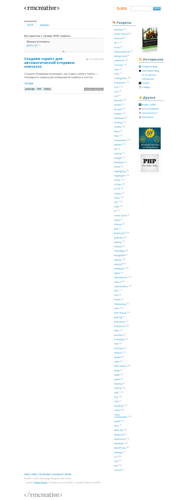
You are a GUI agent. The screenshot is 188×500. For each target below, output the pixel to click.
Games (119, 144)
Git (117, 149)
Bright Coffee (149, 104)
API (117, 42)
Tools (119, 410)
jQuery (119, 241)
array (118, 47)
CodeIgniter (122, 78)
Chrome (120, 64)
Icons (119, 197)
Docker (119, 104)
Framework (122, 140)
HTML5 (119, 184)
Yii (117, 456)
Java (117, 228)
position (120, 334)
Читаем (28, 83)
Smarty (119, 388)
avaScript (32, 45)
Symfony (120, 405)
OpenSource (122, 277)
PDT (118, 290)
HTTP (118, 188)
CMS (118, 73)
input (118, 219)
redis (118, 361)
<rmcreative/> (30, 492)
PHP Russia (122, 312)
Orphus (47, 88)
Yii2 (118, 461)
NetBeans (121, 268)
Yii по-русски (149, 75)
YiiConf (119, 469)
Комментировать (94, 89)
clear (118, 69)
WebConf (120, 434)
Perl (117, 295)
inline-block (121, 215)
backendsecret (123, 51)
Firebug (120, 122)
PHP (39, 88)
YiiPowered (148, 79)
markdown (121, 250)
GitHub (119, 153)
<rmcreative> (37, 7)
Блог (30, 25)
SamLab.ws (147, 117)
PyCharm (120, 348)
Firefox (119, 126)
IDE (118, 202)
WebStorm (121, 438)
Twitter (146, 83)
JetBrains (120, 237)
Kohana (119, 246)
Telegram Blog (149, 66)
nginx (118, 272)
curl (117, 95)
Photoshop (121, 303)
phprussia (121, 321)
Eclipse (119, 113)
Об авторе (44, 473)
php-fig (119, 317)
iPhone (119, 224)
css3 (117, 91)
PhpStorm (121, 326)
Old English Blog (150, 71)
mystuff (120, 264)
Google (119, 157)
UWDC (119, 421)
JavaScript (30, 88)
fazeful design (40, 482)
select (118, 379)
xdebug (119, 452)
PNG (118, 330)
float (118, 135)
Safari (118, 374)
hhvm (118, 166)
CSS (118, 87)
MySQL (119, 259)
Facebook (120, 117)
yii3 (117, 465)
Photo (118, 299)
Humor (119, 193)
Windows (120, 443)
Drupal (119, 109)
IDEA (118, 206)
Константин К (149, 113)
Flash (118, 131)
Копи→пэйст (30, 473)
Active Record (122, 33)
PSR (118, 343)
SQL (118, 396)
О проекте (57, 473)
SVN (117, 401)
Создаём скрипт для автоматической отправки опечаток (49, 62)
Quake (119, 357)
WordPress (121, 447)
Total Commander (122, 415)
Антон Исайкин (150, 109)
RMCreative (122, 365)
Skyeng (119, 383)
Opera (119, 281)
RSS (124, 8)
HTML (119, 179)
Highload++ (121, 175)
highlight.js (121, 171)
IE (117, 210)
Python (120, 352)
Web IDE (120, 430)
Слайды (146, 87)
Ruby (118, 370)
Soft (118, 392)
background (122, 55)
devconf (120, 100)
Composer (121, 82)
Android (119, 38)
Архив (68, 473)
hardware (120, 162)
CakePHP (121, 60)
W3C (118, 425)
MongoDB (120, 255)
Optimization (123, 286)
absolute (120, 29)
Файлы (44, 25)
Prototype (121, 339)
